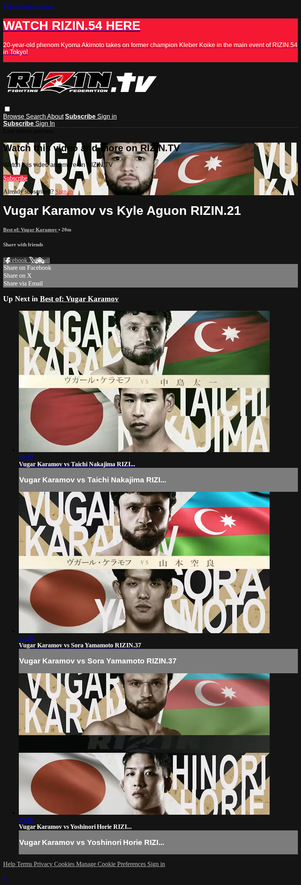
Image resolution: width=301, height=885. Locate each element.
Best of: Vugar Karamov (30, 230)
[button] (7, 109)
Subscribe (15, 178)
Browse (14, 116)
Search (36, 116)
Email (42, 260)
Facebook (16, 260)
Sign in (107, 116)
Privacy (44, 864)
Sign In (45, 123)
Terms (25, 864)
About (55, 116)
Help (10, 864)
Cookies (65, 864)
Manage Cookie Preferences (111, 864)
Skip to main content (28, 6)
